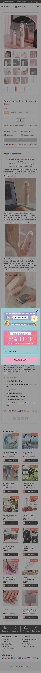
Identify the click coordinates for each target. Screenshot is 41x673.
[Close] (37, 310)
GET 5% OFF (20, 360)
